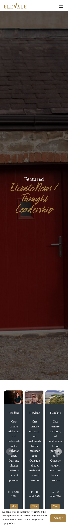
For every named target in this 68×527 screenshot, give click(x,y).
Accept (58, 518)
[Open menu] (61, 5)
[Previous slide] (9, 451)
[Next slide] (58, 451)
